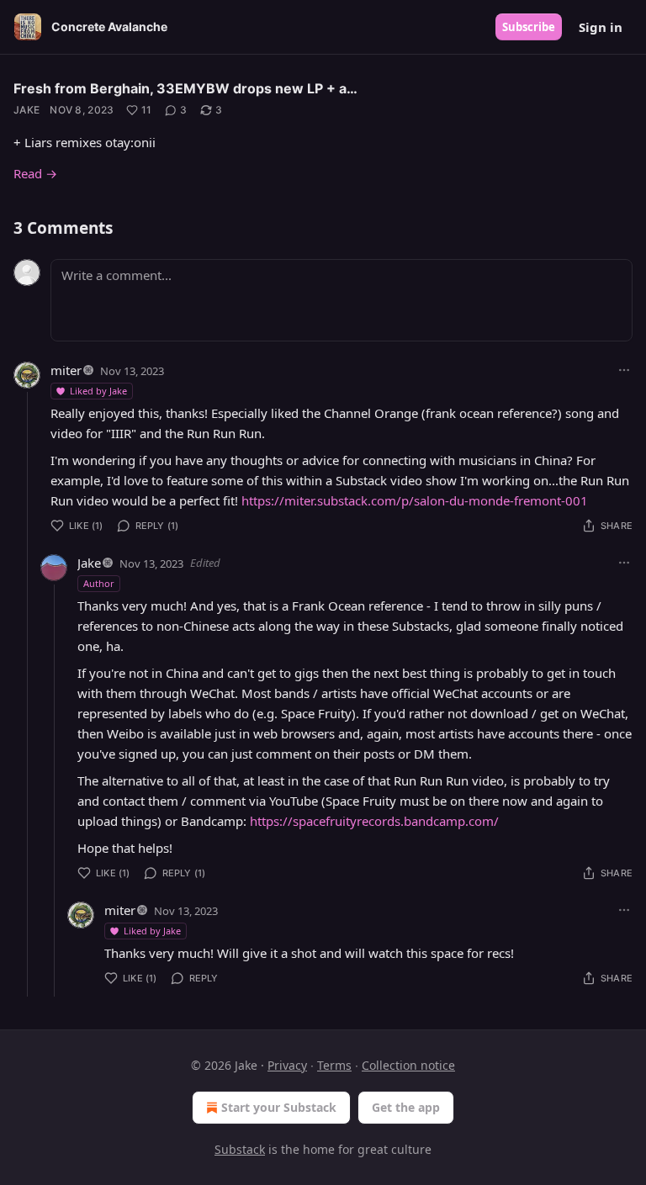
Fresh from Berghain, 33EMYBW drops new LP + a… (185, 88)
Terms (334, 1065)
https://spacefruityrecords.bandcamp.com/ (374, 820)
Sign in (600, 27)
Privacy (287, 1065)
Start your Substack (278, 1107)
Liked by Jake (98, 390)
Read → (35, 173)
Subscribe (528, 26)
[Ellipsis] (624, 370)
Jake (26, 109)
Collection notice (408, 1065)
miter (66, 370)
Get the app (406, 1107)
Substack (239, 1149)
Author (98, 583)
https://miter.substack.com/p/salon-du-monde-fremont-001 (414, 500)
